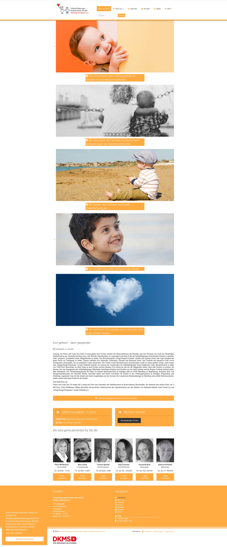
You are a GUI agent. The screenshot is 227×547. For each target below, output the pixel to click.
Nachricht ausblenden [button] (25, 539)
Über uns (119, 9)
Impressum (169, 531)
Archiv (120, 505)
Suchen (121, 15)
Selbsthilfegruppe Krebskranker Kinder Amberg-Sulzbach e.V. (82, 531)
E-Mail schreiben (61, 477)
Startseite (105, 9)
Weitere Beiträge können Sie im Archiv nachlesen (118, 398)
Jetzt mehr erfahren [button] (14, 533)
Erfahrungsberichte (124, 521)
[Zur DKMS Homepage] (65, 540)
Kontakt (147, 9)
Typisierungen (123, 518)
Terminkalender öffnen (129, 420)
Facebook (148, 531)
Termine (121, 502)
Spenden (133, 9)
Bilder (159, 9)
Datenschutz (158, 531)
